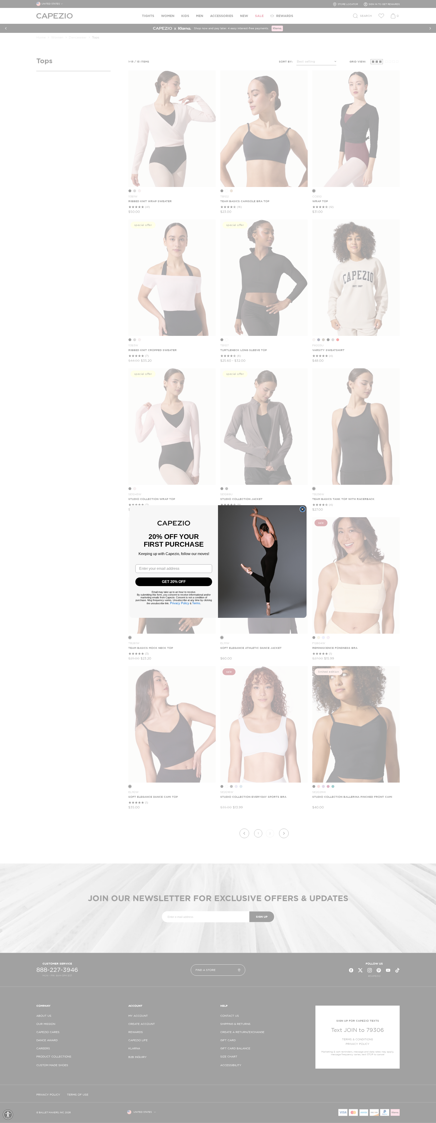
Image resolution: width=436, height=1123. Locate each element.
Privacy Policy (179, 603)
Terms (196, 603)
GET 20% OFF (174, 582)
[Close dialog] (302, 509)
